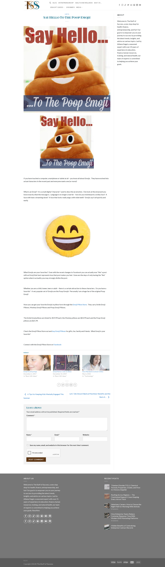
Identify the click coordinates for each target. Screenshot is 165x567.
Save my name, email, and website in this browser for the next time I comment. (59, 445)
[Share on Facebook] (59, 385)
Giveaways (70, 7)
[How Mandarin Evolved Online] (95, 363)
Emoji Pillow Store (80, 304)
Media (78, 7)
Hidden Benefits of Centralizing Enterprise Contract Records (123, 527)
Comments (114, 509)
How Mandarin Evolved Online (92, 372)
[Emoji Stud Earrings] (37, 363)
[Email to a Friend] (67, 385)
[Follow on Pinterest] (134, 5)
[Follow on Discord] (50, 516)
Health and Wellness (84, 3)
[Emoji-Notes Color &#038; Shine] (66, 363)
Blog (55, 3)
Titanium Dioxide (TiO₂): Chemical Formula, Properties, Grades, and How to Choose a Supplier (125, 487)
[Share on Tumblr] (75, 385)
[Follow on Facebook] (119, 5)
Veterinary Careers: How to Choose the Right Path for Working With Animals (126, 505)
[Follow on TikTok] (125, 5)
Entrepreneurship (66, 3)
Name (29, 435)
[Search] (50, 3)
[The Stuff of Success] (35, 5)
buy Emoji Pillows (59, 331)
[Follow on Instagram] (122, 5)
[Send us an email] (131, 5)
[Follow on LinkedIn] (137, 5)
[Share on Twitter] (63, 385)
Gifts (67, 14)
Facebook (57, 344)
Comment (30, 415)
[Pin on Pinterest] (71, 385)
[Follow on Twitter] (128, 5)
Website (86, 435)
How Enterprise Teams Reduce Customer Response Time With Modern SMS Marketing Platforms (124, 516)
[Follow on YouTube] (140, 5)
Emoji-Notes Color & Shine (62, 372)
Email (57, 435)
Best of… (97, 3)
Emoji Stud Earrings (30, 372)
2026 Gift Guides (56, 7)
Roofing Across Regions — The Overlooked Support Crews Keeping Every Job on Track (125, 497)
